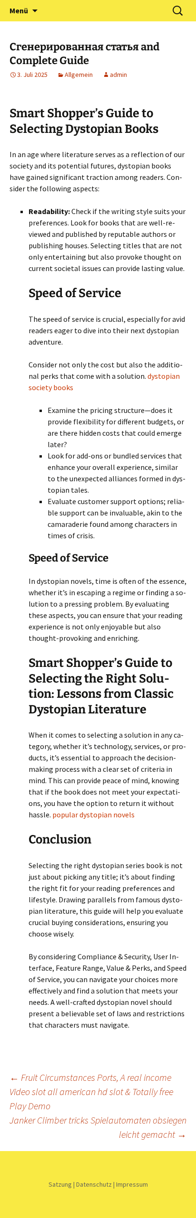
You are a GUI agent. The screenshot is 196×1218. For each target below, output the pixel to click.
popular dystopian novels (93, 814)
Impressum (132, 1184)
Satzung (60, 1184)
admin (118, 74)
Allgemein (79, 74)
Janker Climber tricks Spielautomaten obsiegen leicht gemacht (98, 1127)
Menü (19, 10)
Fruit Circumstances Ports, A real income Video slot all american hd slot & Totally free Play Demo (91, 1091)
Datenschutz (94, 1184)
